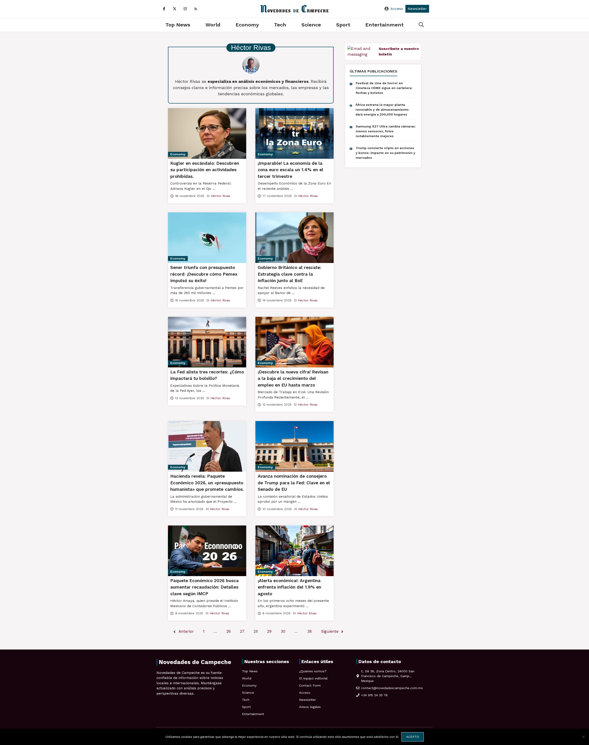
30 (283, 631)
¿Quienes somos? (312, 671)
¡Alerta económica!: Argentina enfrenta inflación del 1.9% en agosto (289, 587)
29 (269, 631)
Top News (177, 25)
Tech (280, 25)
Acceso (396, 8)
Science (311, 25)
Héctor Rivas (220, 196)
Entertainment (384, 25)
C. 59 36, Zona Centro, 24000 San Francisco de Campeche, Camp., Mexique (387, 676)
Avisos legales (310, 707)
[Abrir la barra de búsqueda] (421, 25)
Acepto (412, 737)
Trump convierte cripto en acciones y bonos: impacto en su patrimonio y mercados (385, 152)
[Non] (583, 736)
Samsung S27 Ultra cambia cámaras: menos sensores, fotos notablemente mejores (386, 131)
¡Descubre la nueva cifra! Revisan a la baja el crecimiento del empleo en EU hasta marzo (293, 378)
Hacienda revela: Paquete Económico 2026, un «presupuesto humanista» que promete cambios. (207, 483)
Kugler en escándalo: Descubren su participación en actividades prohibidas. (204, 170)
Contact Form (310, 685)
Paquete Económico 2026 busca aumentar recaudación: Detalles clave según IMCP (204, 587)
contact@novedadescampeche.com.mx (392, 688)
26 (228, 631)
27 (242, 631)
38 (309, 631)
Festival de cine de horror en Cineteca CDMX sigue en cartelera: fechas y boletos (384, 88)
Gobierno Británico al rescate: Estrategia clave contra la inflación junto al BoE (289, 274)
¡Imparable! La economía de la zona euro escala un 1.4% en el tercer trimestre (290, 170)
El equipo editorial (313, 678)
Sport (343, 25)
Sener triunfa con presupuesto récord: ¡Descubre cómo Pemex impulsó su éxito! (203, 274)
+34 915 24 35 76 (374, 695)
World (212, 25)
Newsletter (417, 8)
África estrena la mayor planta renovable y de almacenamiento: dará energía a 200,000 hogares (382, 109)
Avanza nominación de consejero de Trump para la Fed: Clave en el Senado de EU (294, 483)
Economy (247, 25)
